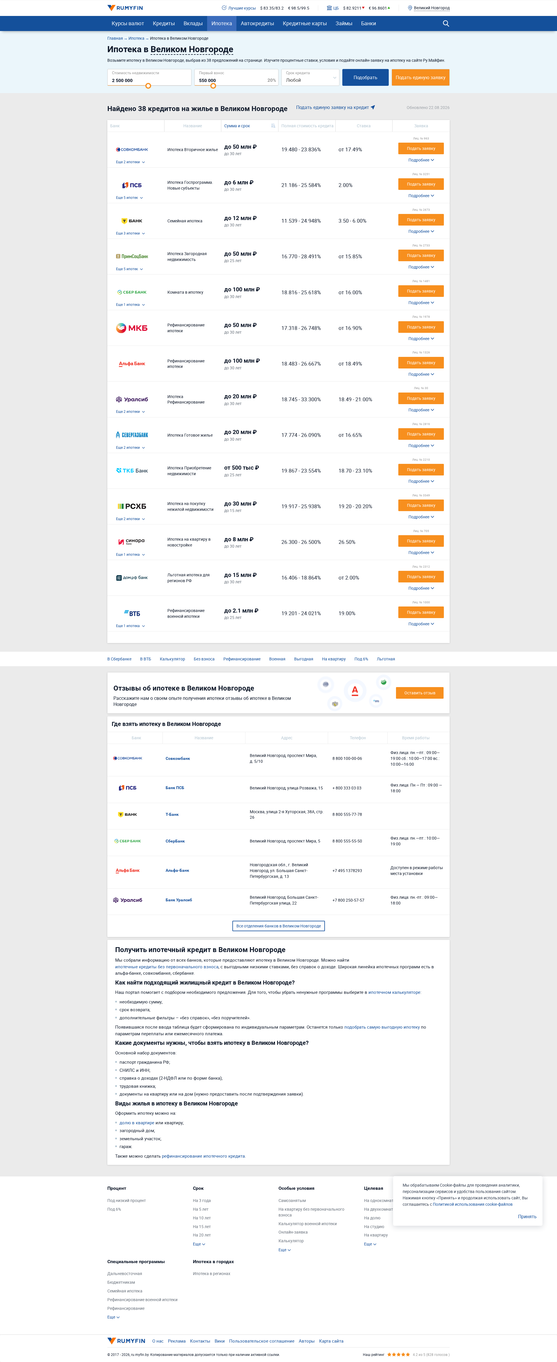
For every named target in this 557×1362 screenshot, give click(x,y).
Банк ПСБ (175, 787)
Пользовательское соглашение (261, 1341)
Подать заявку (421, 148)
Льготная (386, 659)
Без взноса (204, 659)
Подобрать (365, 77)
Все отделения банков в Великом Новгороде (278, 926)
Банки (368, 23)
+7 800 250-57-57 (348, 900)
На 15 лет (202, 1226)
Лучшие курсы (242, 8)
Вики (220, 1341)
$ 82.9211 (352, 8)
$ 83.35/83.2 (272, 8)
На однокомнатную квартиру (392, 1200)
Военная (277, 659)
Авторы (307, 1341)
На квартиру (334, 659)
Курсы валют (128, 23)
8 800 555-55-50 (347, 841)
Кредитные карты (305, 23)
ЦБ (336, 8)
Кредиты (164, 23)
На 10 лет (202, 1218)
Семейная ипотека (124, 1291)
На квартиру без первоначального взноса (311, 1212)
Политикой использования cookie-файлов (473, 1204)
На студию (374, 1226)
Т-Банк (172, 814)
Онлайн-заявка (293, 1232)
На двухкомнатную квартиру (391, 1209)
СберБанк (175, 841)
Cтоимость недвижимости (135, 72)
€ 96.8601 (378, 8)
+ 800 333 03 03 (346, 788)
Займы (344, 23)
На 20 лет (202, 1235)
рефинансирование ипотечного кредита (203, 1156)
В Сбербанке (119, 659)
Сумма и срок (237, 125)
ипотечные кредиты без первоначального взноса (166, 966)
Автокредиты (257, 23)
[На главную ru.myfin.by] (126, 1341)
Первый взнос (211, 72)
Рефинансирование (242, 659)
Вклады (193, 23)
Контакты (200, 1341)
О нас (158, 1341)
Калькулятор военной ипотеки (307, 1223)
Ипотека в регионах (211, 1273)
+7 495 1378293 (347, 870)
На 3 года (202, 1200)
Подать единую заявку (421, 77)
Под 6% (361, 659)
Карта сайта (331, 1341)
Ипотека (221, 23)
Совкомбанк (178, 758)
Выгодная (303, 659)
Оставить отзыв (419, 692)
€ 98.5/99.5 (298, 8)
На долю (372, 1218)
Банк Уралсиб (179, 900)
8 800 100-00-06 (347, 758)
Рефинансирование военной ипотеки (142, 1299)
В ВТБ (145, 659)
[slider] (148, 86)
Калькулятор (172, 659)
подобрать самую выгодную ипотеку (382, 1027)
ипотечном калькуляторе (394, 992)
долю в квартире (137, 1122)
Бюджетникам (121, 1282)
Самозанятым (292, 1200)
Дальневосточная (124, 1273)
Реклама (177, 1341)
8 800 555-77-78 (347, 814)
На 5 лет (201, 1209)
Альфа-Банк (177, 870)
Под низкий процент (126, 1200)
